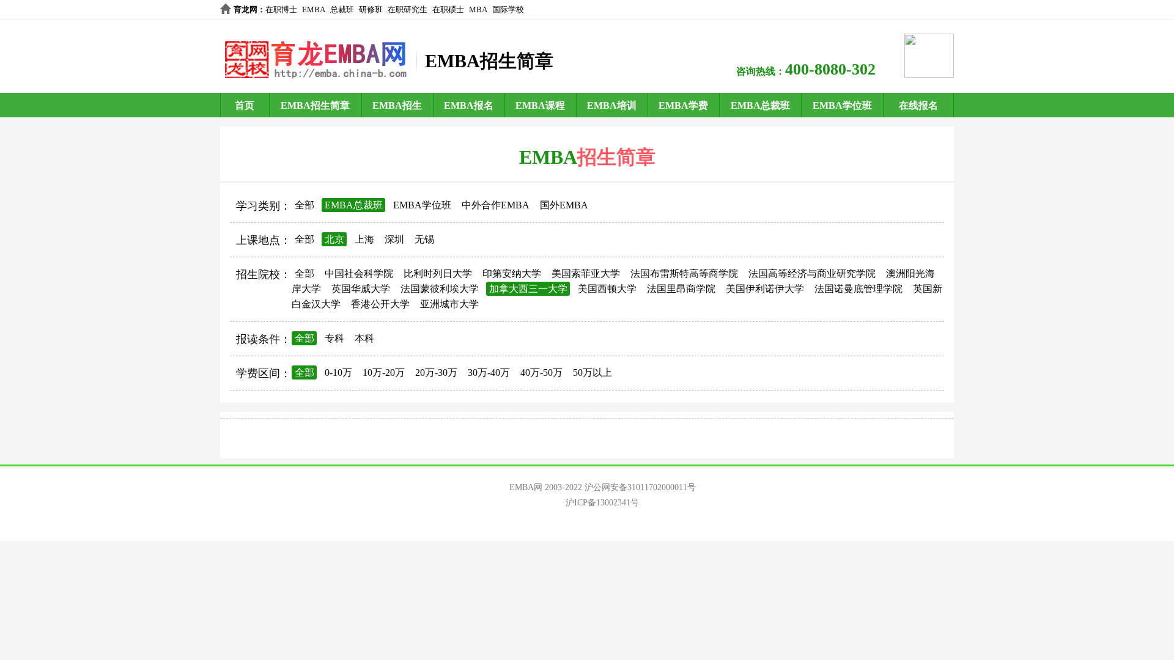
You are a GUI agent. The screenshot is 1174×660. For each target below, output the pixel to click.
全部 (304, 205)
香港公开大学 (380, 304)
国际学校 (508, 9)
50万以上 (592, 372)
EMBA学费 (683, 105)
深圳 (394, 239)
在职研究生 (407, 9)
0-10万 (338, 372)
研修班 (371, 9)
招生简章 (616, 157)
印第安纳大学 (511, 273)
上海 (364, 239)
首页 (244, 105)
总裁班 (342, 9)
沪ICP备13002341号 (602, 502)
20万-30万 (436, 372)
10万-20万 (384, 372)
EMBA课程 (540, 105)
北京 (334, 239)
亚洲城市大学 (449, 304)
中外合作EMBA (496, 205)
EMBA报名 (468, 105)
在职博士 (281, 9)
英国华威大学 (360, 289)
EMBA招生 (397, 105)
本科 (364, 338)
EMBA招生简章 (315, 105)
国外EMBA (564, 205)
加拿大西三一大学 (528, 289)
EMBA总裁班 (760, 105)
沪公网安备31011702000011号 (640, 487)
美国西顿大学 (607, 289)
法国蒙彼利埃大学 (440, 289)
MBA (478, 9)
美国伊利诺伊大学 (765, 289)
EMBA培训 (612, 105)
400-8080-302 (830, 69)
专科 (334, 338)
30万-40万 (489, 372)
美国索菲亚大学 (586, 273)
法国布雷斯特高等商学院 (684, 273)
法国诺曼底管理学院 (858, 289)
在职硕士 (448, 9)
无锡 (424, 239)
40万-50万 (541, 372)
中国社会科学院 (359, 273)
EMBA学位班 (842, 105)
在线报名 (918, 105)
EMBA (313, 9)
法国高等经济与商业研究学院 (812, 273)
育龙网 (245, 9)
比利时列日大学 (438, 273)
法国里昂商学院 (681, 289)
